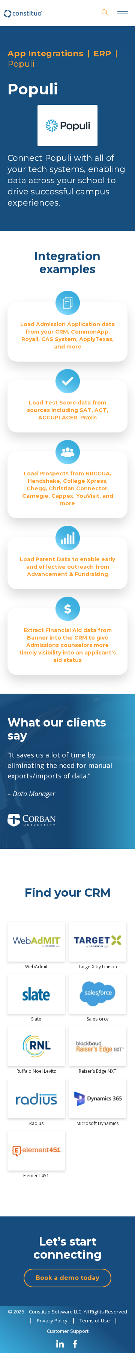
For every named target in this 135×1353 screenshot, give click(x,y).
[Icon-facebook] (75, 1343)
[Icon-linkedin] (60, 1343)
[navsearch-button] (105, 13)
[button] (67, 1278)
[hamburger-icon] (122, 13)
